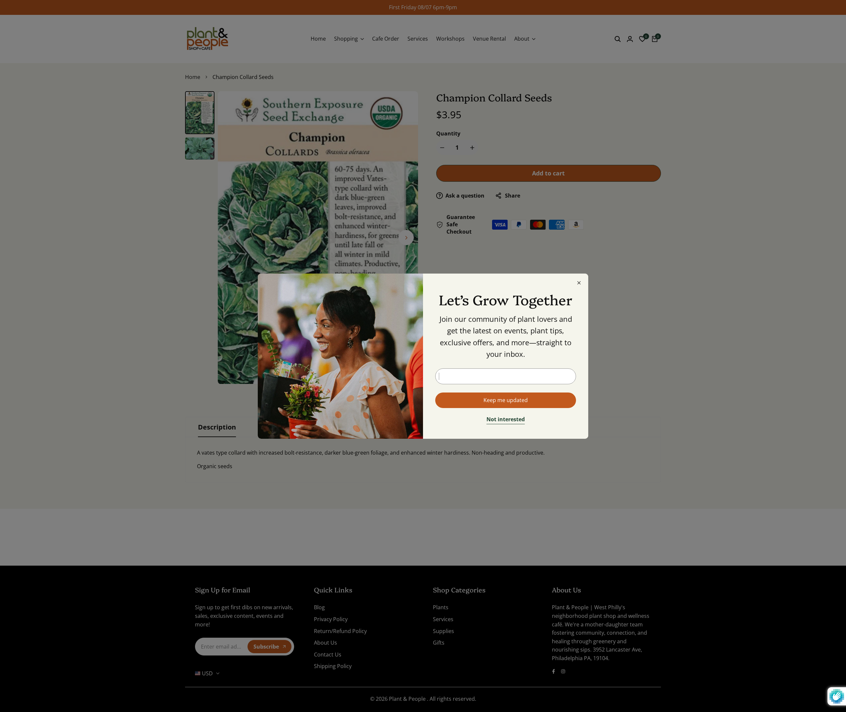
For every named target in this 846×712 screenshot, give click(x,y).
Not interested (505, 419)
